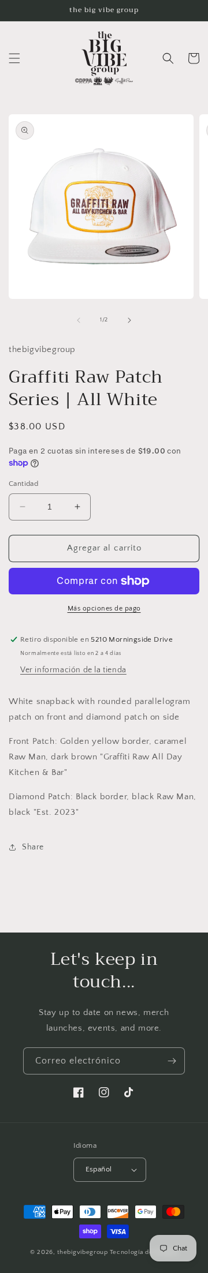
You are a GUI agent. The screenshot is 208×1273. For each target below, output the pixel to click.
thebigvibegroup (82, 1252)
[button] (14, 58)
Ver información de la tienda (73, 670)
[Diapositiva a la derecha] (129, 320)
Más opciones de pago (104, 608)
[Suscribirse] (171, 1060)
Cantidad (23, 484)
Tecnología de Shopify (144, 1252)
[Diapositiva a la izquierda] (78, 320)
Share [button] (33, 847)
